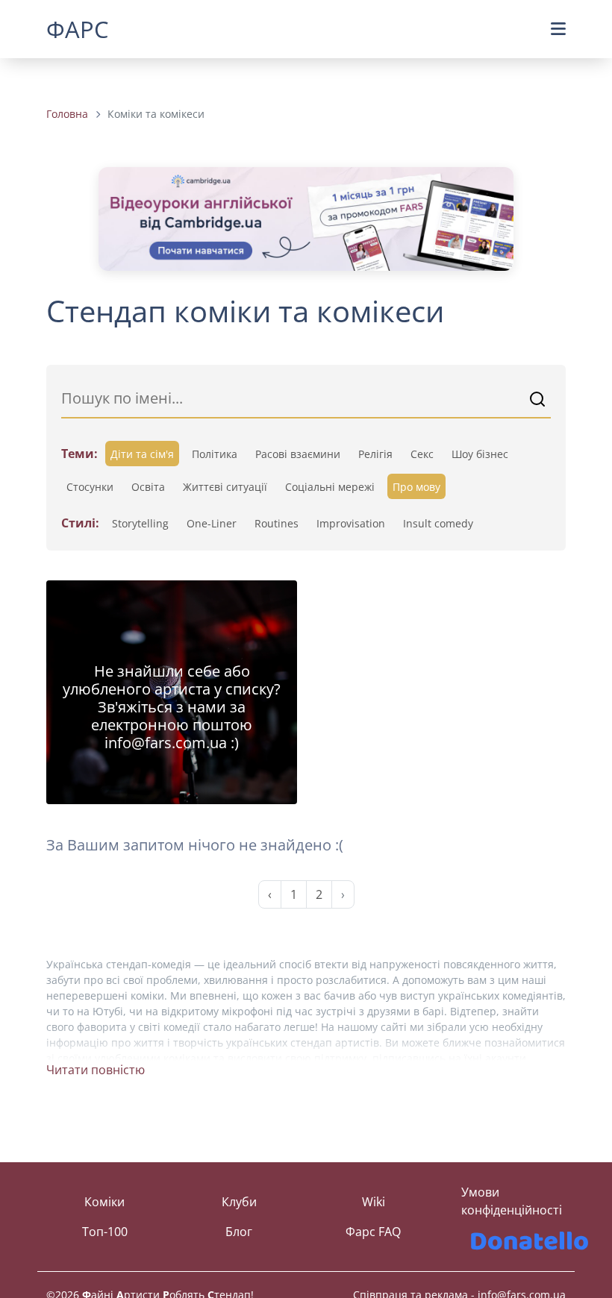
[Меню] (558, 29)
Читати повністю (95, 1070)
